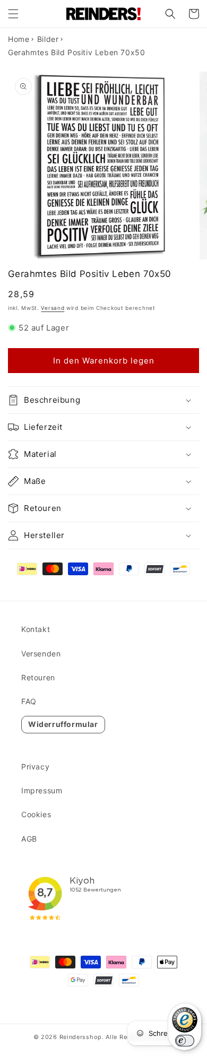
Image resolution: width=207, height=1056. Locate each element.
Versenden (41, 653)
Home (18, 39)
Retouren (38, 677)
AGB (29, 838)
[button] (13, 13)
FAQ (29, 701)
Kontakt (35, 629)
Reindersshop (80, 1037)
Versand (52, 308)
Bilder (48, 39)
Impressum (41, 790)
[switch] (184, 1040)
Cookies (36, 814)
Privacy (35, 766)
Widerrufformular (63, 724)
